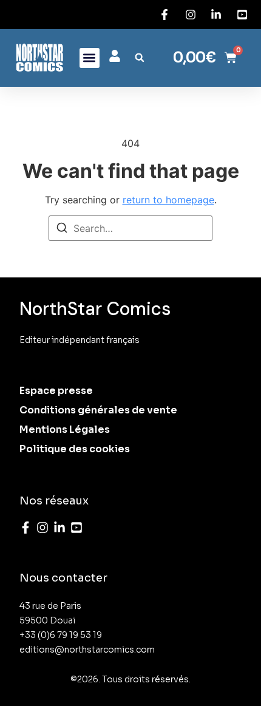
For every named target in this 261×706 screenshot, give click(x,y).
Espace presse (56, 390)
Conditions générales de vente (98, 410)
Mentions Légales (64, 429)
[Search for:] (130, 228)
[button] (90, 58)
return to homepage (168, 200)
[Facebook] (25, 527)
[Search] (62, 229)
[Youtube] (76, 527)
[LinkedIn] (59, 527)
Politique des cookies (74, 449)
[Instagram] (42, 527)
